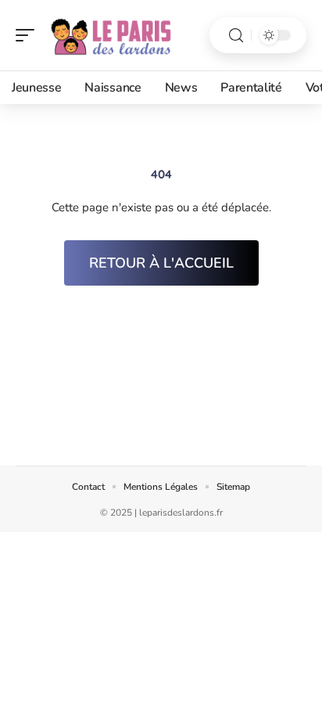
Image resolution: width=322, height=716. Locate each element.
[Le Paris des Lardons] (112, 35)
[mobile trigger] (29, 35)
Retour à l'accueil (161, 263)
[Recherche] (236, 35)
